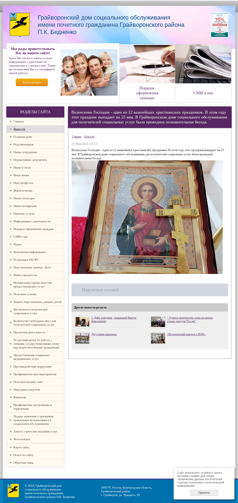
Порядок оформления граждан (33, 229)
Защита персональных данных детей (37, 302)
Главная (18, 121)
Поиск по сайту (23, 455)
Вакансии (19, 397)
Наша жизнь (21, 175)
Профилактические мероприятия (34, 374)
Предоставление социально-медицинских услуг (31, 357)
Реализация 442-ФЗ (26, 259)
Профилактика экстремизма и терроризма (32, 406)
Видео (17, 244)
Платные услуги (23, 213)
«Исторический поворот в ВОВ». (186, 334)
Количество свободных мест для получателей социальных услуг (34, 322)
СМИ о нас (20, 236)
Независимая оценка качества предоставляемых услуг (32, 284)
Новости (19, 129)
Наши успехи (22, 167)
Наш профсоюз (23, 183)
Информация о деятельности (32, 221)
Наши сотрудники (25, 152)
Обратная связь (23, 462)
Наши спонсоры (24, 198)
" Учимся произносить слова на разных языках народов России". (190, 319)
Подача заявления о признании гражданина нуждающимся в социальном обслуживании (33, 420)
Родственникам (23, 144)
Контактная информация (29, 252)
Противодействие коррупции (32, 366)
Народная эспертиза (26, 389)
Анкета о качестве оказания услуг (35, 431)
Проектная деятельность (29, 332)
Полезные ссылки (24, 294)
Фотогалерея (21, 439)
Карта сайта (21, 447)
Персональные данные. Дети (32, 267)
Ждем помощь (22, 190)
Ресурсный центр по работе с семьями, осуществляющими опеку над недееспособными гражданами (36, 343)
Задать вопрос (32, 82)
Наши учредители (25, 275)
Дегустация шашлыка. (104, 334)
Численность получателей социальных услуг (30, 311)
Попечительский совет (28, 382)
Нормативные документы (30, 160)
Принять (204, 492)
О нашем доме (22, 136)
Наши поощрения (24, 206)
